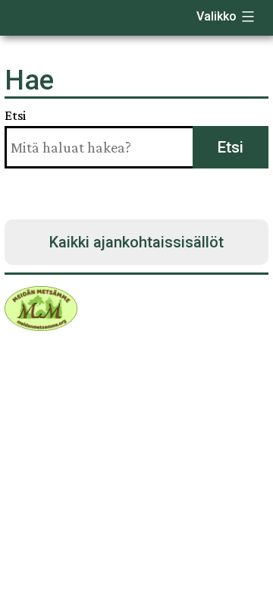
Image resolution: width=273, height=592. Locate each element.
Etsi (15, 115)
